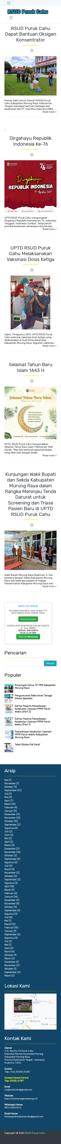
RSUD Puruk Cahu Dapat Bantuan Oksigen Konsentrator (30, 34)
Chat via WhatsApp (28, 636)
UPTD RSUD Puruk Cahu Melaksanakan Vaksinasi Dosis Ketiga (30, 253)
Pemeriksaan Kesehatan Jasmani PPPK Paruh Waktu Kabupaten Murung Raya (33, 734)
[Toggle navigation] (9, 3)
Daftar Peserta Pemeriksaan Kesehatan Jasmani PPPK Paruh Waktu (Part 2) (32, 709)
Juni (6, 834)
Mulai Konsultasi (28, 619)
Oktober (8, 786)
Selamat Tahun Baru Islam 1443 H (30, 367)
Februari (9, 807)
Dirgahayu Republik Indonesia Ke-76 (30, 141)
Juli (6, 793)
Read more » (50, 111)
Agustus (9, 828)
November (10, 783)
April (6, 800)
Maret (7, 804)
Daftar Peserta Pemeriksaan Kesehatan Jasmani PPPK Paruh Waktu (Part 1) (32, 721)
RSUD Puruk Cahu (35, 1133)
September (10, 790)
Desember (10, 814)
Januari (8, 810)
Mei (6, 780)
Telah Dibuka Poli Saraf (27, 744)
